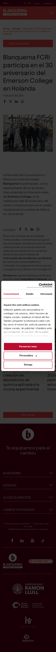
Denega (28, 364)
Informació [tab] (46, 294)
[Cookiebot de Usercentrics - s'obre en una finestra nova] (39, 285)
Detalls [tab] (30, 294)
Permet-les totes (28, 346)
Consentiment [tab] (11, 294)
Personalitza (26, 355)
